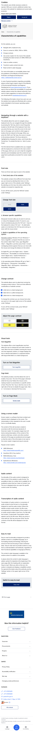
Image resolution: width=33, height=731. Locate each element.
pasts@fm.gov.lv (8, 696)
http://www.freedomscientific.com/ (13, 450)
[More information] (9, 702)
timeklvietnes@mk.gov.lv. (20, 95)
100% (9, 204)
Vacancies (5, 641)
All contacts (10, 707)
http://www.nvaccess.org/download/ (14, 458)
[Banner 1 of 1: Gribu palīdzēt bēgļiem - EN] (16, 614)
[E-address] (4, 702)
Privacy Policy (6, 667)
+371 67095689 (7, 694)
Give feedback (16, 629)
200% (9, 209)
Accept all (24, 17)
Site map (4, 676)
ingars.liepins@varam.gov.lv (18, 87)
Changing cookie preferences (10, 681)
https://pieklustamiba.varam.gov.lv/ (11, 77)
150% (22, 204)
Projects (4, 651)
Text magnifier (16, 367)
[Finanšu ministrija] (17, 28)
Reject (8, 17)
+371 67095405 (7, 691)
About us (4, 655)
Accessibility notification (8, 671)
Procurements (6, 646)
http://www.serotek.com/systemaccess (14, 462)
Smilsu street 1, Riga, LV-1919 (11, 699)
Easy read (16, 584)
